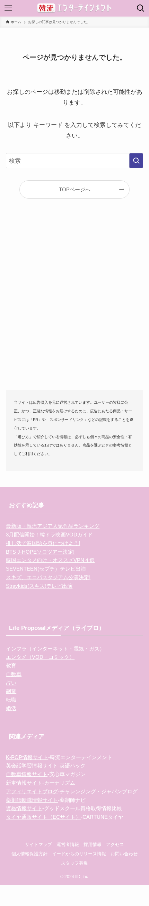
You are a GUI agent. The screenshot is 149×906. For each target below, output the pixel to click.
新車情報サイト (24, 783)
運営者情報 (67, 844)
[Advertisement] (74, 305)
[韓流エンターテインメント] (74, 8)
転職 (11, 700)
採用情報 (93, 844)
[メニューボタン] (8, 8)
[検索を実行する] (136, 160)
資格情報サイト (24, 808)
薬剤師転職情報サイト (32, 800)
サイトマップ (38, 844)
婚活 (11, 708)
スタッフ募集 (74, 863)
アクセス (115, 844)
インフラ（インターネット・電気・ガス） (55, 649)
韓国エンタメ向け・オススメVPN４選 (50, 560)
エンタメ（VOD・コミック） (40, 657)
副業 (11, 691)
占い (11, 683)
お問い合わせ (124, 853)
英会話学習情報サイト (32, 765)
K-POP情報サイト (27, 757)
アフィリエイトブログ (32, 791)
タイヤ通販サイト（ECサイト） (43, 817)
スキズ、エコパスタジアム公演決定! (48, 577)
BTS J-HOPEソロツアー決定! (40, 552)
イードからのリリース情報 (79, 853)
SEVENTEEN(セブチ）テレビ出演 (46, 569)
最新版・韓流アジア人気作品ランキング (52, 526)
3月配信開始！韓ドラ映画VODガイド (49, 534)
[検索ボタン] (140, 8)
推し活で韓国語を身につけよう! (43, 543)
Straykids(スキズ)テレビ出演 (39, 586)
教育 (11, 665)
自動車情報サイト (26, 774)
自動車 (13, 674)
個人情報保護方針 (29, 853)
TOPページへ (74, 189)
